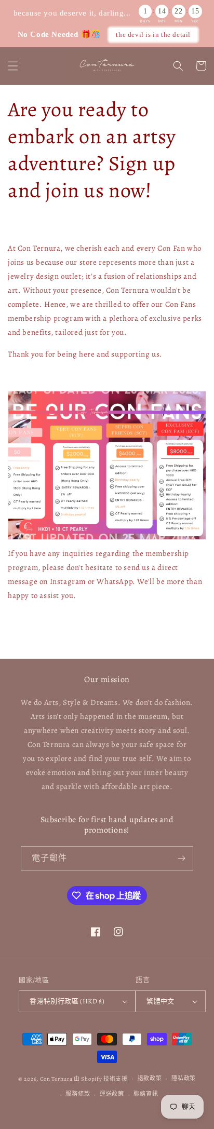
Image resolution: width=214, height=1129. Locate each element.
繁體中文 (160, 1001)
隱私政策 (183, 1078)
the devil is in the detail (153, 34)
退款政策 (150, 1078)
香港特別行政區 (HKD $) (67, 1001)
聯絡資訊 (145, 1094)
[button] (13, 66)
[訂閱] (181, 858)
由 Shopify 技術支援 (101, 1078)
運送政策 (112, 1094)
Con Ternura (56, 1078)
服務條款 (77, 1094)
